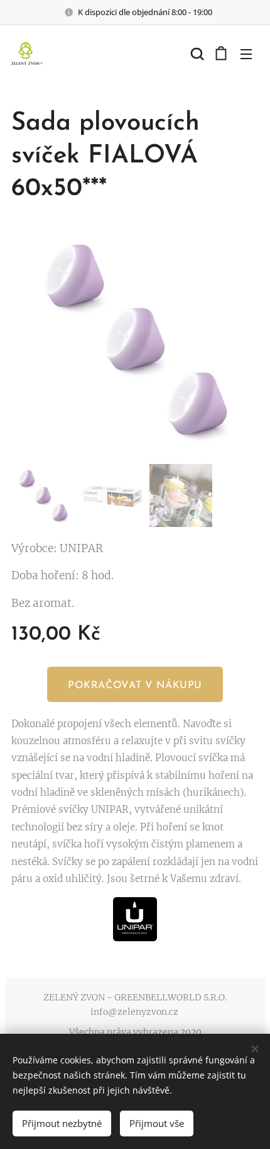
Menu (246, 53)
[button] (195, 53)
